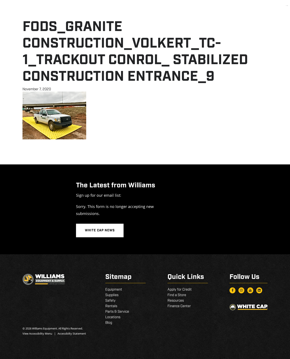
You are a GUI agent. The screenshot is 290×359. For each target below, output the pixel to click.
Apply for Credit (180, 289)
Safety (110, 300)
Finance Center (179, 306)
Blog (108, 323)
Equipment (113, 289)
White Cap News (100, 230)
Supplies (111, 295)
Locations (112, 317)
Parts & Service (117, 312)
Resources (176, 300)
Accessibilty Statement (72, 333)
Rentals (111, 306)
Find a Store (177, 295)
